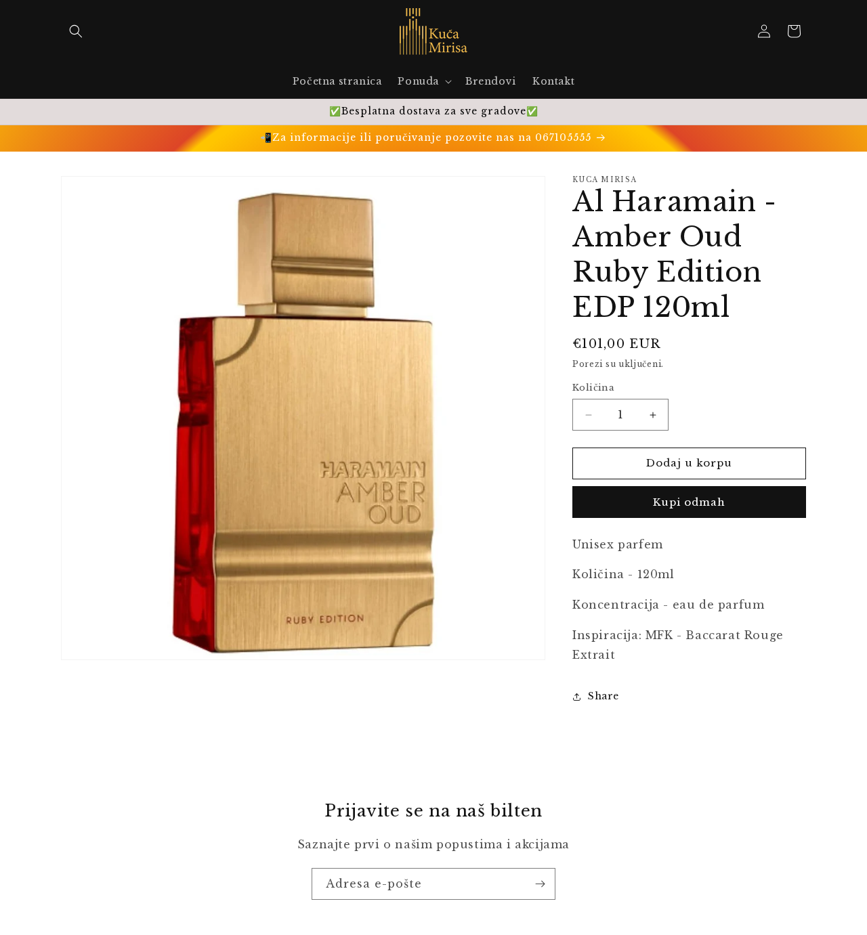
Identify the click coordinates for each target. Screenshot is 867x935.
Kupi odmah (689, 502)
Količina (593, 388)
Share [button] (603, 696)
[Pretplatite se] (540, 884)
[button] (76, 31)
